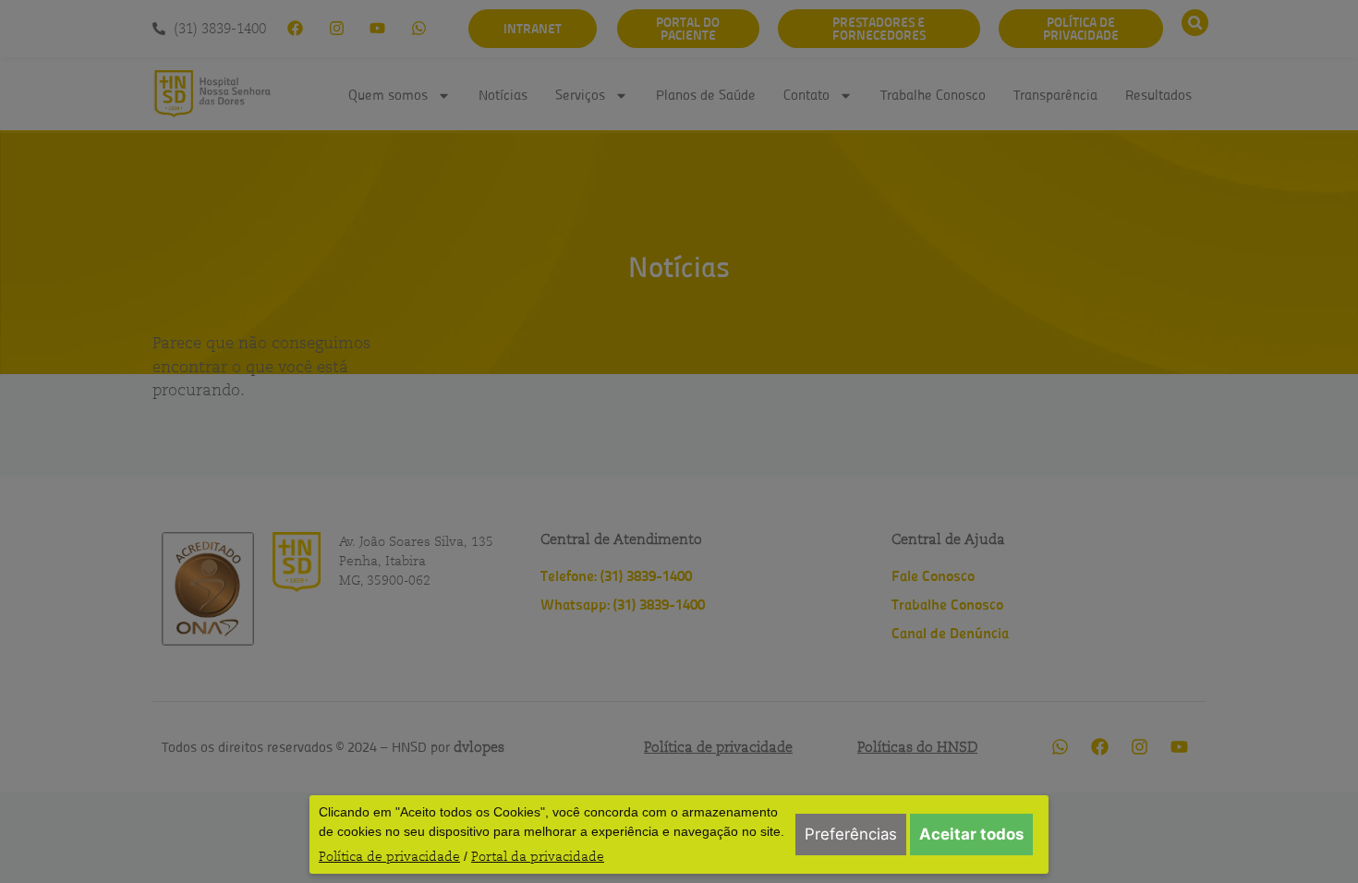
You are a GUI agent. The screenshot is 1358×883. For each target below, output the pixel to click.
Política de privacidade (389, 856)
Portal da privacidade (537, 856)
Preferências (851, 834)
